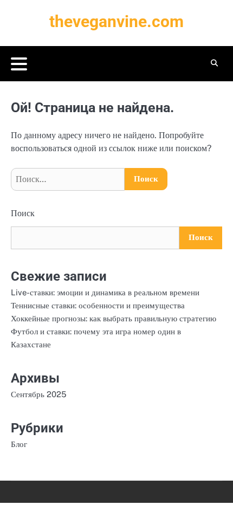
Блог (19, 444)
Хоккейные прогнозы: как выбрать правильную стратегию (113, 318)
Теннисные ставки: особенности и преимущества (98, 305)
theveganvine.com (116, 21)
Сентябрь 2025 (39, 394)
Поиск (23, 213)
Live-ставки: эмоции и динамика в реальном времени (105, 292)
